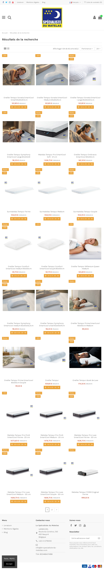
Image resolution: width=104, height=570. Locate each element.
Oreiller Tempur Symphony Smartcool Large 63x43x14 (18, 155)
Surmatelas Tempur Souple (85, 211)
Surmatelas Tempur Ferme (18, 211)
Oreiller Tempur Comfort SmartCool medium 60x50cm (19, 267)
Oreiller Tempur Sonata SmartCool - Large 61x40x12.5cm (85, 98)
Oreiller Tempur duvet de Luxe (85, 380)
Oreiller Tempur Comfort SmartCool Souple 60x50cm (52, 267)
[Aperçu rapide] (22, 94)
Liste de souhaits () (94, 2)
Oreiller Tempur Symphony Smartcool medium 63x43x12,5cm (18, 324)
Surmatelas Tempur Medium (52, 211)
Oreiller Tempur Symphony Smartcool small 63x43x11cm (52, 324)
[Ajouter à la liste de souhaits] (15, 94)
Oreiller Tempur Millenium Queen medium (85, 267)
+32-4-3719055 (45, 541)
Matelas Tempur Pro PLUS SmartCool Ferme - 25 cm (18, 436)
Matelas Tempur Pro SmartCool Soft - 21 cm (52, 155)
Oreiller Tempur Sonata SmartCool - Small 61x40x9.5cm (19, 98)
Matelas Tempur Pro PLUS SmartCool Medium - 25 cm (52, 436)
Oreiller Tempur (52, 380)
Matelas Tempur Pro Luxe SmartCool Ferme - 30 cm (85, 436)
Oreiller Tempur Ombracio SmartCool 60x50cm (85, 155)
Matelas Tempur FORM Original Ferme (85, 493)
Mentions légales (33, 2)
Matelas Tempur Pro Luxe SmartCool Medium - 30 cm (19, 493)
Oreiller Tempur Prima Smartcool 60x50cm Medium (85, 324)
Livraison (20, 2)
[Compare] (19, 94)
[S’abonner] (99, 538)
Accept (9, 564)
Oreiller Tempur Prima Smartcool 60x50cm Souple (18, 381)
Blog (43, 2)
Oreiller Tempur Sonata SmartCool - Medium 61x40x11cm (52, 98)
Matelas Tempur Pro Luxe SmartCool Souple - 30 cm (52, 493)
